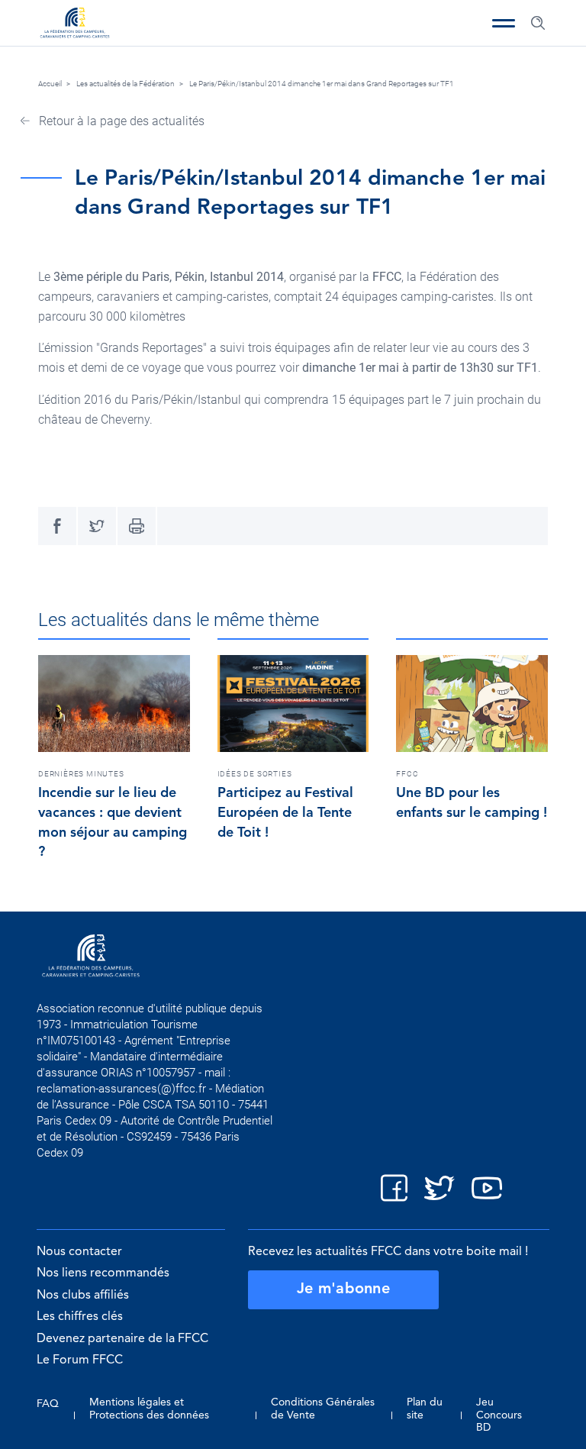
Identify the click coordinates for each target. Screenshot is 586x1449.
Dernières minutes (81, 774)
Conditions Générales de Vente (323, 1408)
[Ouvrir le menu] (503, 23)
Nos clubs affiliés (83, 1295)
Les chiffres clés (80, 1317)
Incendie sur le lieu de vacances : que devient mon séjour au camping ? (112, 822)
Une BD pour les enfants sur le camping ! (471, 803)
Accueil (50, 83)
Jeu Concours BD (499, 1414)
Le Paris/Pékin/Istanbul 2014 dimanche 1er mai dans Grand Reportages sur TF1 (321, 83)
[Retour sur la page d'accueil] (75, 24)
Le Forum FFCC (80, 1360)
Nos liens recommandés (103, 1273)
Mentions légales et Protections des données (149, 1408)
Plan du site (425, 1408)
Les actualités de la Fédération (125, 83)
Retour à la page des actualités (120, 121)
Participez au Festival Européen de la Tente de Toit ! (285, 813)
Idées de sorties (254, 774)
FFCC (407, 774)
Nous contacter (79, 1252)
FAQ (48, 1404)
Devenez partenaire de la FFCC (122, 1339)
